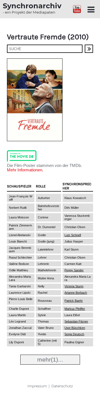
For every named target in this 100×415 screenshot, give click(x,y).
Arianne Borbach (75, 292)
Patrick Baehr (73, 300)
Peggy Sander (74, 270)
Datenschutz (62, 386)
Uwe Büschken (74, 327)
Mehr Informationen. (25, 170)
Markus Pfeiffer (74, 308)
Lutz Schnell (72, 235)
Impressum (37, 386)
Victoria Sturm (73, 286)
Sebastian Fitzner (76, 321)
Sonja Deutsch (74, 334)
